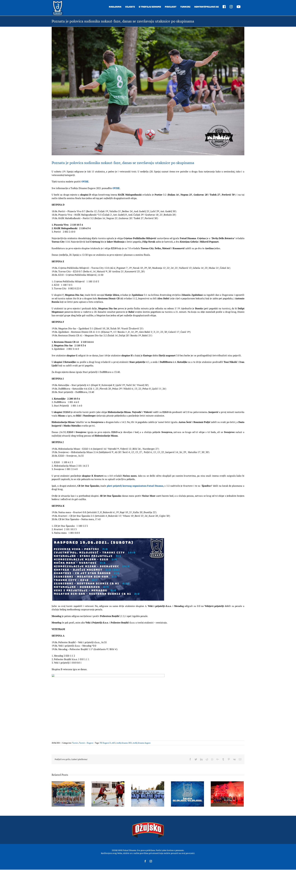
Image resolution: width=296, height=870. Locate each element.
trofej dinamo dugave (141, 743)
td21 (114, 743)
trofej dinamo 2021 (124, 743)
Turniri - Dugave (86, 743)
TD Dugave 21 (105, 743)
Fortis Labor (161, 850)
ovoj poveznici (187, 853)
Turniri (75, 743)
